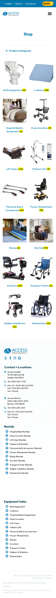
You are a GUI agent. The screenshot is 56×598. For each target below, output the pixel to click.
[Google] (19, 358)
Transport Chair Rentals (21, 464)
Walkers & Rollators (19, 552)
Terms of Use (10, 485)
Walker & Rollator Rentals (22, 469)
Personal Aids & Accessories (23, 531)
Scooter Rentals (17, 460)
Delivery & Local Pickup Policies (18, 482)
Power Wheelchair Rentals (22, 452)
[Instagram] (14, 358)
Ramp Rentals (16, 456)
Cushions (14, 510)
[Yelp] (5, 358)
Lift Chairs (15, 523)
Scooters (14, 544)
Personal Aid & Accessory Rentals (26, 448)
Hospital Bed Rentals (20, 431)
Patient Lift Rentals (19, 444)
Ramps (13, 539)
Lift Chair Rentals (18, 440)
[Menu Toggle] (49, 13)
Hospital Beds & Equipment (22, 515)
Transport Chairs (18, 548)
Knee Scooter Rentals (20, 435)
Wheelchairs (16, 556)
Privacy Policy (10, 488)
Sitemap (7, 492)
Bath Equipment (17, 506)
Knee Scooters (17, 519)
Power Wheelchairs (19, 535)
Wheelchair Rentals (19, 473)
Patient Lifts (15, 527)
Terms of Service (12, 592)
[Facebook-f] (10, 358)
